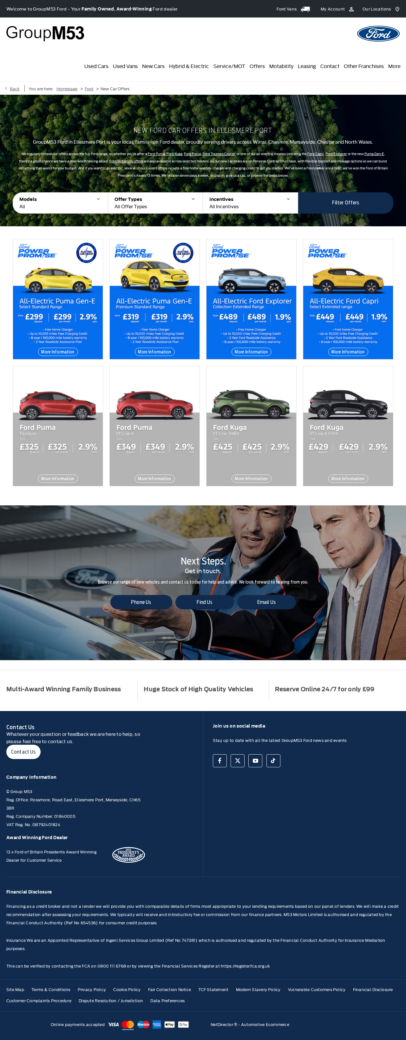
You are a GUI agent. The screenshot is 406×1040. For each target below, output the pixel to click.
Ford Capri (315, 153)
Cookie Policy (127, 989)
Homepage (66, 88)
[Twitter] (238, 760)
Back (15, 88)
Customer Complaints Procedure (38, 1000)
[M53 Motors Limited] (45, 33)
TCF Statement (213, 989)
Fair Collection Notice (169, 989)
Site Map (15, 989)
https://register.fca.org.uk (245, 965)
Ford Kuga (174, 153)
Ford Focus (192, 153)
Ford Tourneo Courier (219, 153)
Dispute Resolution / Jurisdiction (111, 1000)
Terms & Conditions (50, 989)
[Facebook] (220, 760)
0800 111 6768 (111, 965)
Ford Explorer (336, 153)
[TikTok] (273, 760)
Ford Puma (156, 153)
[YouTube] (255, 760)
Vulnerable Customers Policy (316, 989)
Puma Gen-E (374, 153)
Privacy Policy (92, 989)
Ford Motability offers (126, 161)
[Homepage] (378, 34)
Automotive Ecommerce (265, 1024)
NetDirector (222, 1024)
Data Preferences (167, 1000)
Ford (89, 88)
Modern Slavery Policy (258, 989)
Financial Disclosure (373, 989)
